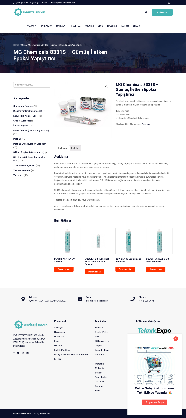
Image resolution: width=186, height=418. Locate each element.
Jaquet (98, 345)
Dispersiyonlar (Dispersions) (27, 111)
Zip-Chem (99, 381)
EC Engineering (102, 341)
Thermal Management (24, 165)
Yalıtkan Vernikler (22, 170)
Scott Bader (101, 377)
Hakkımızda (46, 26)
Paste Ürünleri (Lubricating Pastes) (31, 130)
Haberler (112, 26)
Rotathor (99, 386)
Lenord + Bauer (102, 350)
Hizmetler (76, 26)
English (137, 26)
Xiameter (99, 354)
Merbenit (99, 363)
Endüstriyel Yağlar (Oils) (25, 116)
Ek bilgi (74, 148)
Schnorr (98, 372)
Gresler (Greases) (22, 120)
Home (16, 45)
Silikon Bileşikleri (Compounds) (28, 152)
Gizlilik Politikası (62, 350)
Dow (97, 336)
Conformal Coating (23, 106)
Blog (100, 26)
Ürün (23, 45)
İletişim (125, 26)
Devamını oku (64, 269)
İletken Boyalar (20, 125)
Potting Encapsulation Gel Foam (29, 144)
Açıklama (62, 148)
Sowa (97, 390)
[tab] (63, 148)
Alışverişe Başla (155, 402)
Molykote (99, 368)
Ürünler (89, 26)
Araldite (99, 327)
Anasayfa (31, 26)
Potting (17, 139)
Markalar (61, 26)
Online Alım (162, 12)
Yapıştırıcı (146, 124)
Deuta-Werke (101, 332)
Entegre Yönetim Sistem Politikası (71, 354)
